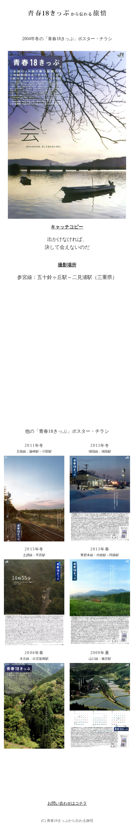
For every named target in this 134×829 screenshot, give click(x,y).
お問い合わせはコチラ (67, 803)
